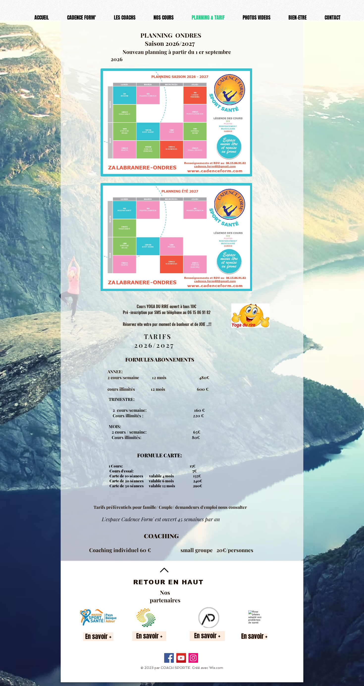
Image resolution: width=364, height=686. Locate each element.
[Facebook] (169, 658)
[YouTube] (181, 658)
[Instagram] (193, 658)
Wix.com (216, 668)
